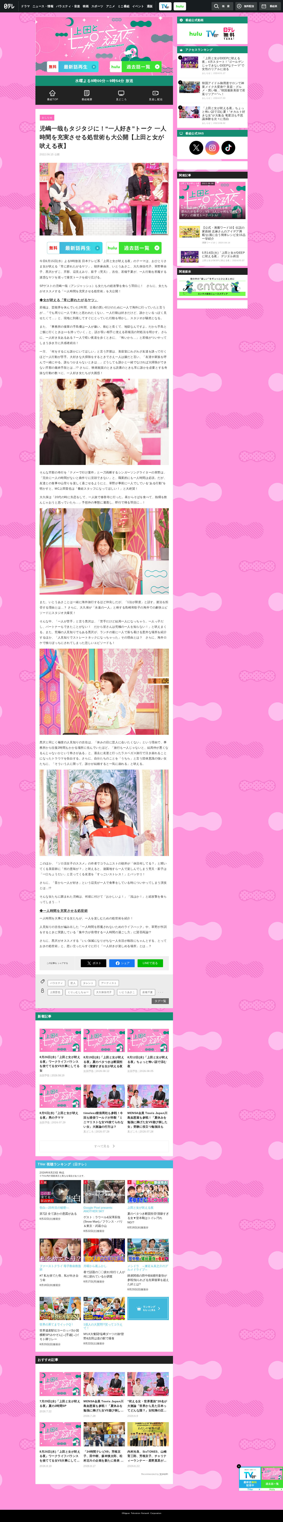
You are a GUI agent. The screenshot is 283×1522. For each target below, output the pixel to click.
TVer (75, 248)
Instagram (212, 148)
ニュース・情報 (43, 6)
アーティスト (109, 983)
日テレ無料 (229, 34)
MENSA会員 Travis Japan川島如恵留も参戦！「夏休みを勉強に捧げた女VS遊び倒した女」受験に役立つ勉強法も (103, 1406)
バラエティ (56, 983)
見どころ (121, 99)
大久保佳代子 (104, 992)
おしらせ (47, 117)
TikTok (228, 148)
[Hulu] (136, 66)
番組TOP (52, 99)
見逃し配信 (156, 99)
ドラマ (25, 6)
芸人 (73, 983)
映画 (86, 6)
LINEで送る (150, 963)
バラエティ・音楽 (68, 6)
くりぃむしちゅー (78, 992)
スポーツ (97, 6)
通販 (150, 6)
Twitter (196, 148)
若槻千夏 (147, 992)
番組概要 (87, 99)
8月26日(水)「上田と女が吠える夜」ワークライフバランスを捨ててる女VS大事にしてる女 (60, 1456)
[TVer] (165, 6)
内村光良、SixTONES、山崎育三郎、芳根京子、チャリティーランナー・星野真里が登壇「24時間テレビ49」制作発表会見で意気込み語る (147, 1456)
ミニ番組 (124, 6)
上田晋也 (55, 992)
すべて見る (102, 1146)
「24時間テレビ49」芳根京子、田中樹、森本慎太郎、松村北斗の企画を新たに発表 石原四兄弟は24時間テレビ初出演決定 (103, 1456)
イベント (138, 6)
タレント (88, 983)
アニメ (110, 6)
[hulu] (180, 6)
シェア (125, 963)
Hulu (134, 248)
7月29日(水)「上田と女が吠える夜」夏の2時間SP (60, 1403)
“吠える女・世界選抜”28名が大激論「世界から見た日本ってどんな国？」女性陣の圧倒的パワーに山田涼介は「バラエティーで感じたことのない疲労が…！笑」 (147, 1406)
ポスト (97, 963)
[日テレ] (9, 6)
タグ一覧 (160, 1001)
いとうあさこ (127, 992)
